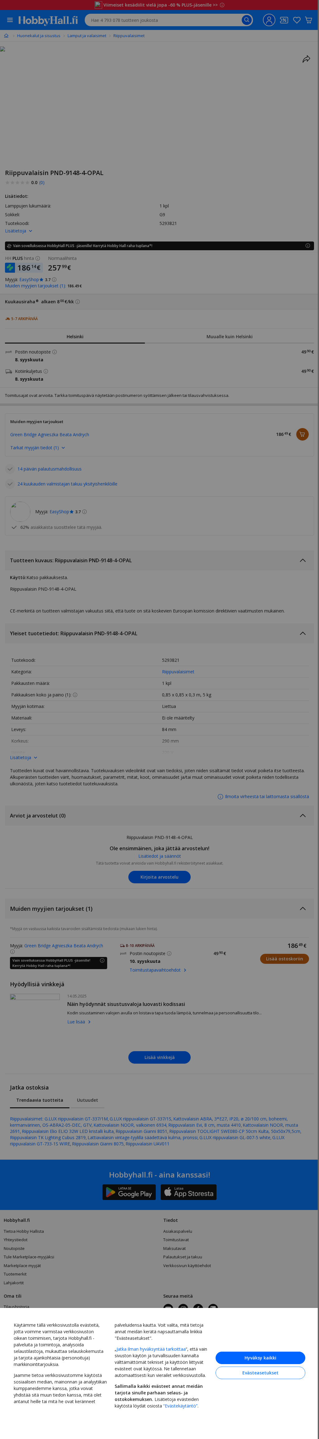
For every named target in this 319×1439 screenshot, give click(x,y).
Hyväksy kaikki (260, 1358)
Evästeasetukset (260, 1373)
